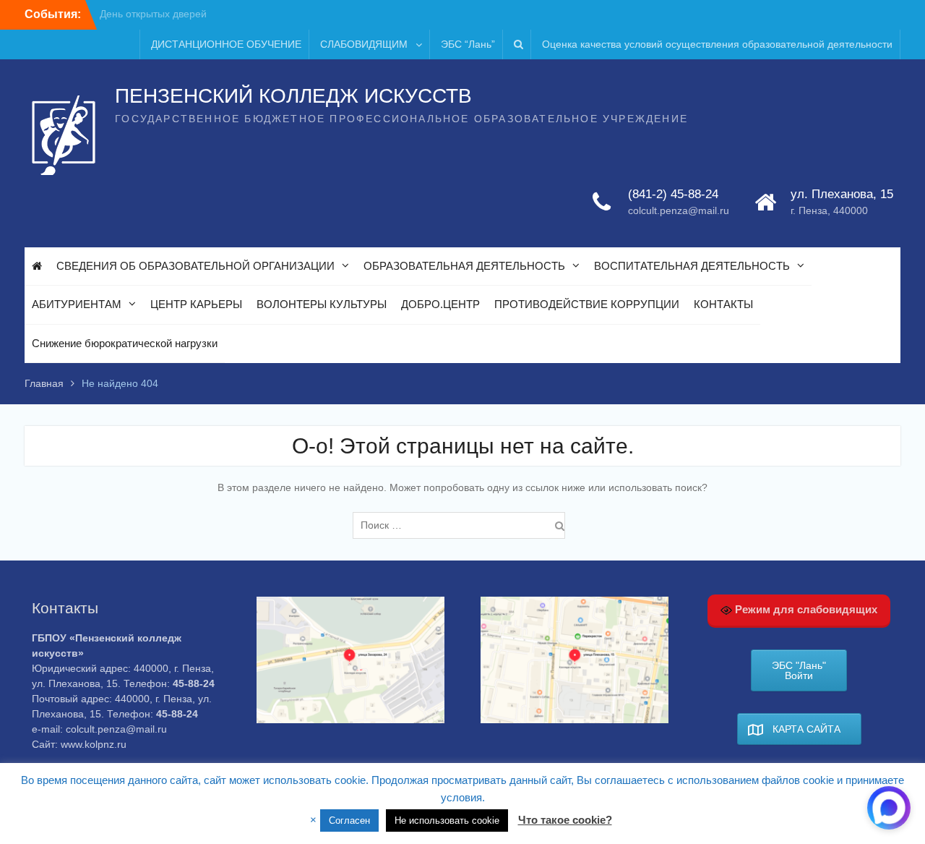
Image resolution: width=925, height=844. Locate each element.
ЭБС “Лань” (468, 44)
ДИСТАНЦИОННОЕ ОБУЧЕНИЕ (226, 44)
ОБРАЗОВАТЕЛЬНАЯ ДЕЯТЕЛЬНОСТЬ (464, 266)
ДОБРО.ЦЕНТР (440, 304)
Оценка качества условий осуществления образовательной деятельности (717, 44)
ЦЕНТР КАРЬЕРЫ (196, 304)
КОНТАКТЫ (723, 304)
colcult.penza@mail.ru (678, 210)
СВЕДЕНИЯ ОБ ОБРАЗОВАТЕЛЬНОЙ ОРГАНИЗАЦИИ (195, 266)
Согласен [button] (349, 820)
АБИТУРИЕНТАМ (76, 304)
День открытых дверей (153, 14)
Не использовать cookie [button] (447, 820)
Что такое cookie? (565, 820)
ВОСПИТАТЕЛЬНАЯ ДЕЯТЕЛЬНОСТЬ (692, 266)
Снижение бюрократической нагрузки (125, 343)
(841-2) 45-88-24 (673, 194)
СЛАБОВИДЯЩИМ (364, 44)
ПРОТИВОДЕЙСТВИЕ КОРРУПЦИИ (586, 304)
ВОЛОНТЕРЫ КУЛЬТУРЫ (322, 304)
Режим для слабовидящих (804, 609)
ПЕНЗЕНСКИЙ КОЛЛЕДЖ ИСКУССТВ (293, 96)
